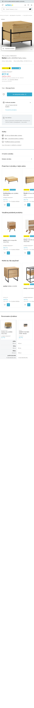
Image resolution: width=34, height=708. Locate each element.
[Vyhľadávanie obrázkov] (30, 9)
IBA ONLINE (15, 68)
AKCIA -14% (5, 68)
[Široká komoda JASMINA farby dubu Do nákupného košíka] (28, 204)
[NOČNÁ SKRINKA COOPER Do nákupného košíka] (8, 304)
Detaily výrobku (6, 159)
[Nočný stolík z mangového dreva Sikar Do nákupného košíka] (8, 252)
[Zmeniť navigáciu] (2, 5)
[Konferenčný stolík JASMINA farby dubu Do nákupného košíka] (8, 204)
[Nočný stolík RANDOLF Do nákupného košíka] (28, 304)
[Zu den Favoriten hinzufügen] (4, 94)
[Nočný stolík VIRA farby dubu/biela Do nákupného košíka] (28, 252)
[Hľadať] (4, 9)
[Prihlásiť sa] (25, 5)
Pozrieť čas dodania (11, 110)
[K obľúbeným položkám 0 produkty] (28, 5)
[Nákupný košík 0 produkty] (31, 5)
